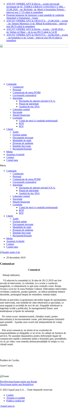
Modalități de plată (22, 140)
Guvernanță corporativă (24, 95)
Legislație (17, 118)
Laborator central (21, 109)
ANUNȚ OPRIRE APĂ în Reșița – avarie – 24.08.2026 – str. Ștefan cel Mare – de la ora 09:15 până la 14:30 (35, 30)
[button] (34, 165)
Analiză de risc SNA (29, 106)
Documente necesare (23, 137)
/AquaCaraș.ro (7, 406)
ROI (21, 126)
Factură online (20, 134)
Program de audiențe (23, 143)
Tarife (16, 132)
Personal (17, 89)
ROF (21, 123)
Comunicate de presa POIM (26, 92)
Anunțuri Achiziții (15, 154)
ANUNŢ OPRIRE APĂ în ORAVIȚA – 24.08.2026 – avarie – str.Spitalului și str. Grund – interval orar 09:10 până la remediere (37, 38)
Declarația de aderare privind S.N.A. (37, 101)
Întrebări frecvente (22, 146)
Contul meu (12, 160)
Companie (11, 84)
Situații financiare (21, 115)
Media (9, 151)
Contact (10, 157)
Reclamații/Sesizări (22, 149)
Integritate (18, 98)
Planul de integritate (29, 103)
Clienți (9, 129)
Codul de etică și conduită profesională (38, 120)
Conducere (18, 87)
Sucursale (17, 112)
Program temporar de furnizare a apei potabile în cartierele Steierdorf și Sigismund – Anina (35, 16)
